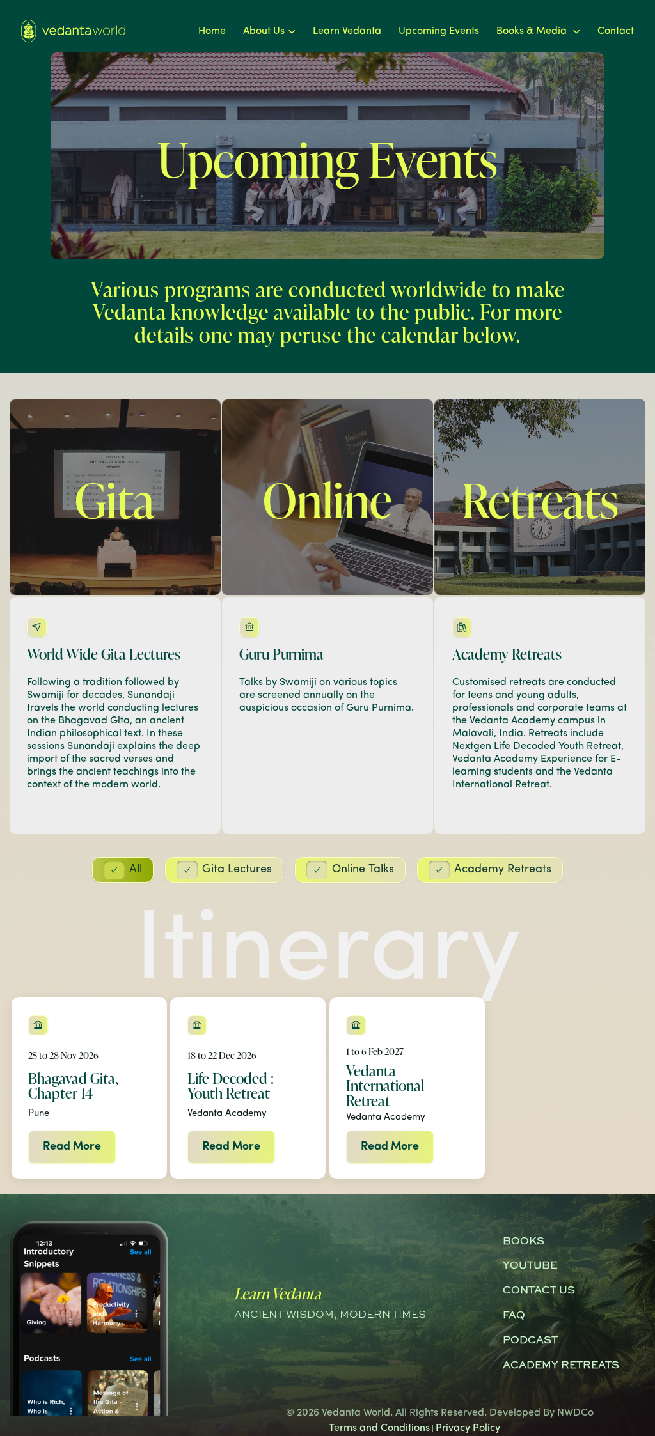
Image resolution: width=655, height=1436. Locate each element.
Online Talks (363, 870)
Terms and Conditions (379, 1428)
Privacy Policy (468, 1428)
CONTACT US (539, 1291)
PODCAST (530, 1341)
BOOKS (523, 1242)
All (135, 870)
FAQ (514, 1316)
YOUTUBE (530, 1266)
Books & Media (532, 31)
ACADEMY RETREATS (561, 1366)
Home (212, 31)
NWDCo (575, 1413)
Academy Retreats (502, 870)
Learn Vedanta (347, 31)
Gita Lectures (237, 870)
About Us (264, 31)
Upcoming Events (439, 31)
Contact (615, 31)
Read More (72, 1147)
